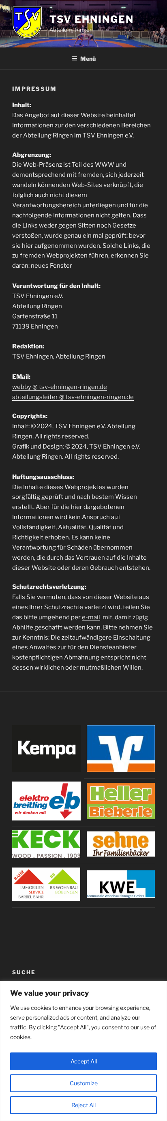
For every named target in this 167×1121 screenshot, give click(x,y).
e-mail (91, 617)
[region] (83, 1051)
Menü (88, 58)
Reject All (83, 1105)
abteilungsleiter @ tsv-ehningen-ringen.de (73, 397)
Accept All (84, 1061)
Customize (84, 1083)
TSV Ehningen (91, 19)
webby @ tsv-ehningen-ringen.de (59, 387)
